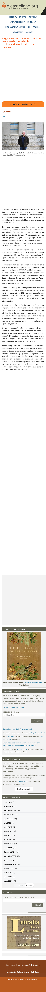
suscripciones (22, 749)
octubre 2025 (9, 815)
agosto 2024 (8, 868)
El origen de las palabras (34, 682)
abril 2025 (7, 835)
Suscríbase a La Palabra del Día (23, 104)
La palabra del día (17, 22)
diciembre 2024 (9, 852)
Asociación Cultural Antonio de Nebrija (23, 972)
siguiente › (29, 885)
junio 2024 (8, 877)
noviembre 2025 (10, 810)
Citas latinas (18, 32)
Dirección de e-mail (11, 712)
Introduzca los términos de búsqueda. (19, 897)
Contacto (29, 32)
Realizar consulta (24, 789)
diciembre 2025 (9, 806)
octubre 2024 (9, 860)
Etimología (31, 22)
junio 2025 (8, 827)
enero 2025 (8, 848)
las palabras (10, 736)
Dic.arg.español (24, 965)
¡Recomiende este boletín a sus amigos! (17, 729)
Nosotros (36, 965)
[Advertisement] (23, 77)
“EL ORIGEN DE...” (34, 27)
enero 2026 (8, 802)
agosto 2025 (8, 819)
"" (38, 733)
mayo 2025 (8, 831)
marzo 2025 (8, 839)
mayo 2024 (8, 881)
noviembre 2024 (10, 856)
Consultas (32, 17)
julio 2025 (7, 823)
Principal (13, 17)
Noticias (22, 17)
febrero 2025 (8, 844)
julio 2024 (7, 873)
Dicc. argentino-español (15, 27)
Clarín (4, 116)
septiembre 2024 (10, 864)
